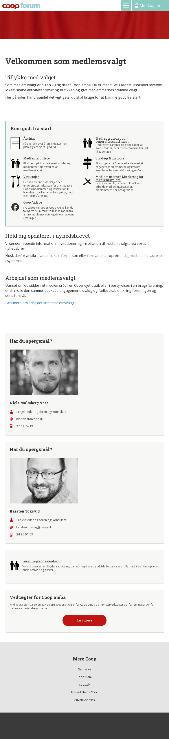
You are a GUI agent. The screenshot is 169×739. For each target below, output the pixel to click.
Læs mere (84, 620)
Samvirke (84, 669)
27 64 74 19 (24, 426)
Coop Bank (84, 677)
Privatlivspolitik (84, 700)
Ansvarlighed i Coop (84, 692)
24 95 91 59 (24, 534)
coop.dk (84, 684)
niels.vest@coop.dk (29, 419)
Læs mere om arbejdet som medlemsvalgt (39, 302)
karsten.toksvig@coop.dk (34, 527)
